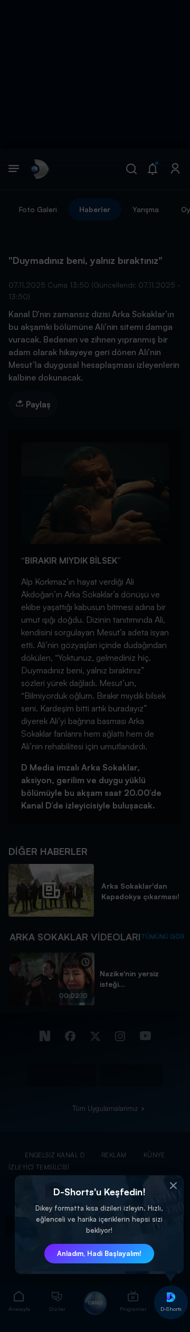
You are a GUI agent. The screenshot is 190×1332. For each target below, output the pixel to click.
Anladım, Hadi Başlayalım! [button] (99, 1253)
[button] (173, 1185)
